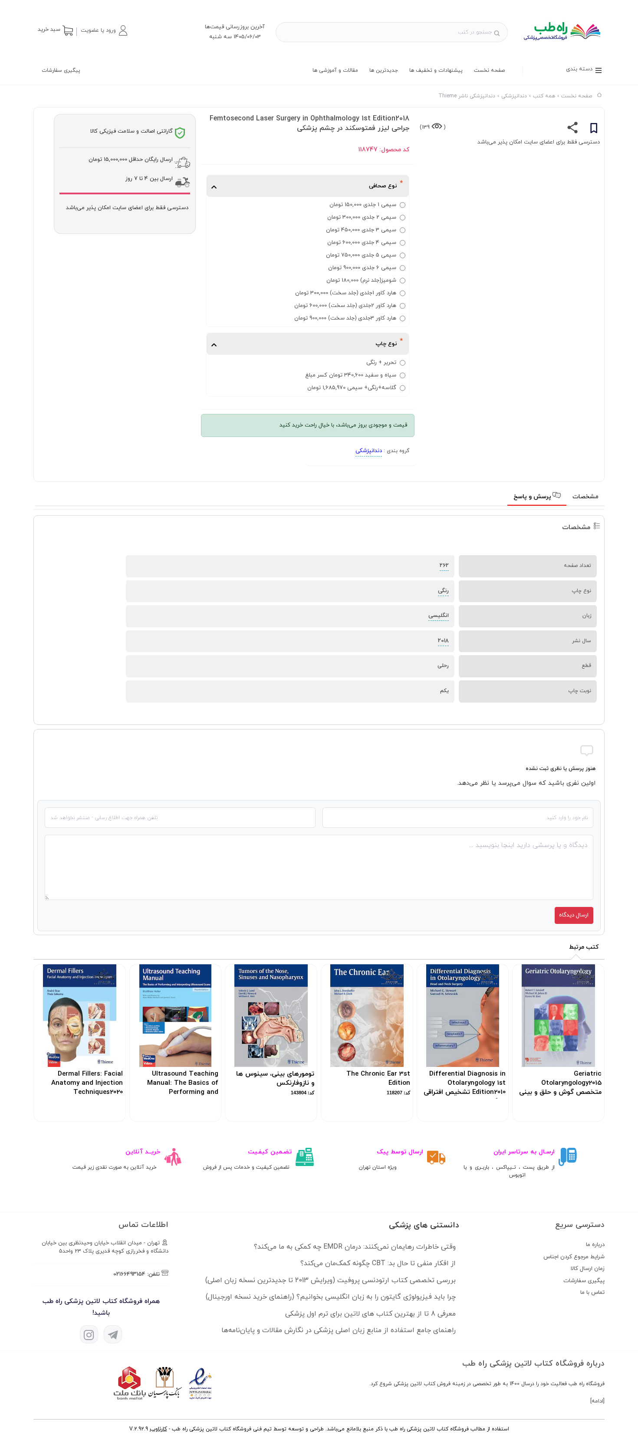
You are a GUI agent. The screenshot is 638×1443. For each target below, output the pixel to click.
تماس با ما (592, 1292)
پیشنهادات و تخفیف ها (436, 70)
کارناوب (158, 1429)
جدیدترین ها (383, 70)
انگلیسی (438, 616)
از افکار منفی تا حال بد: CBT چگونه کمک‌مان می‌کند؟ (378, 1263)
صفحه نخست (489, 70)
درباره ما (595, 1245)
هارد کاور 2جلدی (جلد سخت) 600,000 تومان (345, 306)
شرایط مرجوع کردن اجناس (574, 1257)
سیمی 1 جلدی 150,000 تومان (362, 205)
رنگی (443, 591)
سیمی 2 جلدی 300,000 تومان (361, 217)
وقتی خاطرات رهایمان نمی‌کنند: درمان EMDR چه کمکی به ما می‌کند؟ (355, 1247)
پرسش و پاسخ (533, 497)
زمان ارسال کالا (588, 1269)
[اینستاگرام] (89, 1334)
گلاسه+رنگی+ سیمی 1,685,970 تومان (351, 388)
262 (444, 566)
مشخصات (585, 497)
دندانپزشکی (368, 451)
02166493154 (129, 1274)
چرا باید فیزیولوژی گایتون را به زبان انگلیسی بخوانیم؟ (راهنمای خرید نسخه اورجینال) (331, 1297)
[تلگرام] (113, 1334)
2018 (443, 641)
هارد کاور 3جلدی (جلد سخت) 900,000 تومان (345, 318)
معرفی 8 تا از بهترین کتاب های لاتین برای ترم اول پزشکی (370, 1314)
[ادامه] (597, 1401)
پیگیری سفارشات (61, 70)
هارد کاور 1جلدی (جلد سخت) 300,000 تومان (345, 293)
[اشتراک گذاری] (573, 129)
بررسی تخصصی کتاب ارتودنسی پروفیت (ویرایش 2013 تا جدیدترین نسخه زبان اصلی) (330, 1280)
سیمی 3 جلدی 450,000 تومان (361, 230)
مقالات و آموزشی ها (335, 70)
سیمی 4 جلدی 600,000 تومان (361, 243)
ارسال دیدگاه (574, 915)
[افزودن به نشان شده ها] (594, 129)
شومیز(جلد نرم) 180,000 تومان (361, 280)
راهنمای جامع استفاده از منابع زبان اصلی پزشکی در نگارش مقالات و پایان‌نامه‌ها (338, 1330)
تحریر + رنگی (381, 363)
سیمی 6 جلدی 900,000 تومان (362, 268)
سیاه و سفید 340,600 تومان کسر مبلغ (350, 375)
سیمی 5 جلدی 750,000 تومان (361, 255)
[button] (103, 30)
